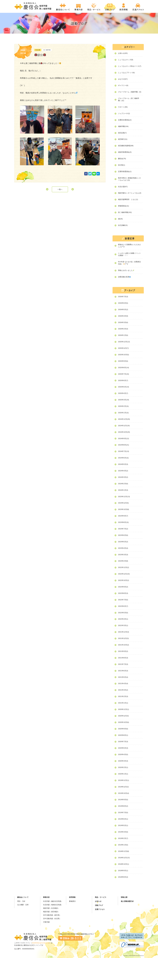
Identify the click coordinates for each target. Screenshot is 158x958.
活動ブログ (99, 905)
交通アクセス (100, 909)
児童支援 (46, 922)
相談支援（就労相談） (51, 912)
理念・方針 (21, 901)
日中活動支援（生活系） (52, 918)
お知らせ (98, 901)
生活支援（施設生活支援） (53, 901)
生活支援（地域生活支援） (53, 905)
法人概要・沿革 (23, 905)
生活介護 (37, 50)
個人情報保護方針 (127, 901)
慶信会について (23, 897)
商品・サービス (100, 897)
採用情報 (72, 897)
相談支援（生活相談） (51, 908)
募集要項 (72, 901)
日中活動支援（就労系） (52, 915)
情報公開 (124, 897)
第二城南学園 (46, 50)
